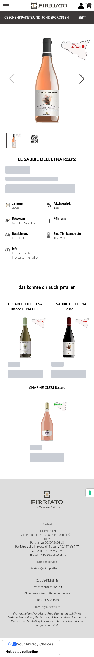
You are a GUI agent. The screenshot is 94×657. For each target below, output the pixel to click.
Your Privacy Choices (35, 644)
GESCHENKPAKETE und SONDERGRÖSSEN (36, 17)
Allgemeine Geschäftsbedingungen (47, 593)
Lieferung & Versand (47, 599)
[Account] (81, 6)
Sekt (82, 17)
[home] (49, 6)
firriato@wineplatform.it (47, 568)
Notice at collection (21, 651)
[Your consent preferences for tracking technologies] (90, 493)
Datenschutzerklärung (47, 587)
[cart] (88, 6)
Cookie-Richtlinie (47, 580)
